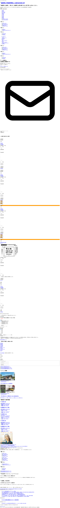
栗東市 (3, 17)
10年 (2, 333)
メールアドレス (3, 361)
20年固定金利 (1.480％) (4, 322)
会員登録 (1, 143)
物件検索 (3, 38)
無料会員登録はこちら (3, 339)
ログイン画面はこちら (4, 66)
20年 (2, 332)
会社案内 (3, 43)
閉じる (1, 359)
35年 (2, 329)
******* (1, 174)
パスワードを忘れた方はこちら (4, 366)
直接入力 (2, 325)
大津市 (3, 14)
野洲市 (3, 11)
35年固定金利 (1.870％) (4, 323)
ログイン (2, 364)
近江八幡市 (3, 12)
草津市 (3, 16)
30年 (2, 330)
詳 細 (1, 243)
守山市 (3, 15)
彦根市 (3, 10)
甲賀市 (3, 18)
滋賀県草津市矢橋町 (3, 242)
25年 (2, 331)
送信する (3, 132)
